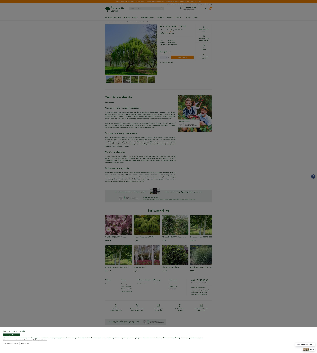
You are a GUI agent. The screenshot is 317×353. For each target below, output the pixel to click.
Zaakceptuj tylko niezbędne (11, 343)
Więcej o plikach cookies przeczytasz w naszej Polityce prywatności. (25, 340)
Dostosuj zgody (25, 343)
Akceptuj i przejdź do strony (11, 334)
